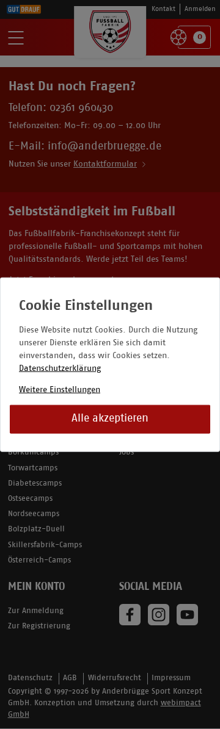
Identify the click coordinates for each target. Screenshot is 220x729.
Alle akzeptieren (110, 419)
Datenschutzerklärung (60, 368)
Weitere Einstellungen (59, 389)
